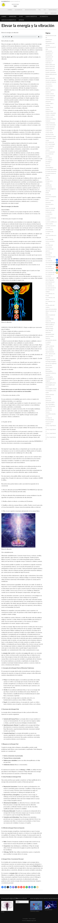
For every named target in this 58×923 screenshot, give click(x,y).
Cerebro (10, 9)
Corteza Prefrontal (50, 122)
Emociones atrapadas (51, 196)
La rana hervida (49, 239)
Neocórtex (48, 332)
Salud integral (49, 367)
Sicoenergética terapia (51, 388)
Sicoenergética (44, 16)
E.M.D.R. (48, 163)
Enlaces (47, 198)
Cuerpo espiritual (50, 128)
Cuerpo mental (49, 132)
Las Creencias (18, 9)
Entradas (21, 20)
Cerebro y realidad (50, 115)
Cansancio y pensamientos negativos (49, 86)
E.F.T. (45, 9)
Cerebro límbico (49, 97)
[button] (2, 887)
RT (35, 920)
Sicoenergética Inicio (51, 382)
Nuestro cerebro (50, 336)
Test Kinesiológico (50, 404)
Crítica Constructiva (51, 124)
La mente (3, 16)
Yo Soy (21, 16)
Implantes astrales (50, 210)
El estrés (48, 179)
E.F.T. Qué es (49, 157)
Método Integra (49, 328)
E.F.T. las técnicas (50, 146)
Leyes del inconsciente (51, 309)
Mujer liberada (49, 330)
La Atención (48, 212)
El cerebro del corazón (51, 169)
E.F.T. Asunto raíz (50, 142)
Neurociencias (53, 9)
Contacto (48, 121)
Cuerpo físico (49, 130)
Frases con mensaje (50, 208)
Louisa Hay (48, 320)
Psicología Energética (51, 361)
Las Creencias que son (51, 272)
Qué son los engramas (51, 363)
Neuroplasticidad (50, 334)
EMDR (47, 192)
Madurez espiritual (50, 322)
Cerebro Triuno (49, 107)
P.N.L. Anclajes (49, 348)
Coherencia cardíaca (51, 119)
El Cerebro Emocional (51, 171)
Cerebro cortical (50, 93)
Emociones (54, 13)
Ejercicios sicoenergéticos (8, 20)
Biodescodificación (30, 9)
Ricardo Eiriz (49, 365)
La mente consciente (51, 225)
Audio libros (49, 62)
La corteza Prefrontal (51, 218)
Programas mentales (51, 359)
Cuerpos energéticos (31, 16)
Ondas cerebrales (50, 346)
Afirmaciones (12, 16)
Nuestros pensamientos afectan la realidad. (51, 340)
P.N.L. (40, 9)
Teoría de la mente (50, 402)
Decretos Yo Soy (50, 134)
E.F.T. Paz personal (50, 152)
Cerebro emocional (50, 95)
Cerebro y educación (51, 113)
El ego (47, 177)
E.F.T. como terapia (50, 144)
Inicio (46, 13)
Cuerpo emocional (50, 126)
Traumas (48, 412)
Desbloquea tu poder (51, 136)
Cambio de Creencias (51, 82)
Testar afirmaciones (50, 406)
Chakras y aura (49, 117)
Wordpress (29, 920)
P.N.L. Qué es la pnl (50, 353)
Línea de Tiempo (50, 318)
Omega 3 (48, 344)
